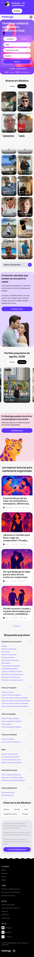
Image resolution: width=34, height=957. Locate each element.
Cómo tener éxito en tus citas (10, 908)
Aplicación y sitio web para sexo (12, 674)
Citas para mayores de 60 (10, 757)
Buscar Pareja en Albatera (10, 718)
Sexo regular (6, 663)
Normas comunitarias (8, 905)
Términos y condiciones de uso (11, 889)
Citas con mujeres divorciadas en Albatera (16, 701)
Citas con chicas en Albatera (11, 695)
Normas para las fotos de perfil (11, 892)
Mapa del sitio (6, 918)
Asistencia (5, 911)
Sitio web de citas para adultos (12, 680)
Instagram (8, 928)
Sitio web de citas (8, 795)
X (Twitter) (8, 937)
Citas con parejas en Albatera (12, 721)
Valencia (4, 877)
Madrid (4, 870)
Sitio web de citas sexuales (11, 677)
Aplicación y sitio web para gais (12, 777)
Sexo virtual (6, 652)
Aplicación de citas (8, 792)
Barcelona (5, 873)
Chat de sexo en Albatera (10, 660)
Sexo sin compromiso (9, 655)
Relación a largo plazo (9, 649)
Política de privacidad (8, 896)
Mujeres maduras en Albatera (12, 762)
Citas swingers (7, 724)
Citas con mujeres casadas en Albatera (15, 703)
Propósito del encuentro (11, 641)
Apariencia (5, 914)
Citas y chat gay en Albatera (11, 775)
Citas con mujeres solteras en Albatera (15, 698)
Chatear (4, 646)
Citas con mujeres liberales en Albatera (15, 706)
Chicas (24, 39)
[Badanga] (8, 17)
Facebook (8, 932)
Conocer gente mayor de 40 (11, 760)
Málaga (4, 880)
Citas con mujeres (8, 692)
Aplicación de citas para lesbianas (13, 780)
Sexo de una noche (8, 657)
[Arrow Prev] (14, 406)
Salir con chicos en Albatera (11, 742)
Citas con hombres (8, 739)
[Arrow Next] (19, 406)
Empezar (17, 11)
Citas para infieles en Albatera (12, 671)
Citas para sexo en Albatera (11, 666)
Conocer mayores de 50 (10, 754)
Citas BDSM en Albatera (10, 669)
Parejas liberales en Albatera (11, 727)
